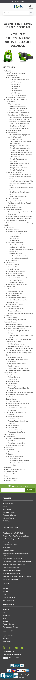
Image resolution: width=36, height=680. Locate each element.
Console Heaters (15, 236)
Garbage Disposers (12, 478)
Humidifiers (9, 447)
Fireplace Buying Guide (10, 545)
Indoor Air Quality (9, 434)
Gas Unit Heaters (13, 265)
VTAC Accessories (14, 104)
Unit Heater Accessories (16, 276)
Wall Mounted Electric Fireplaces (18, 403)
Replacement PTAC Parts (16, 97)
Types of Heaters (8, 551)
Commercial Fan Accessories (15, 474)
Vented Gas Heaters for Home (18, 232)
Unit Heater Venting (16, 280)
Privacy (5, 594)
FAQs (4, 612)
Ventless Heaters (13, 229)
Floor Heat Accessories (15, 304)
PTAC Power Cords (16, 91)
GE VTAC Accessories (17, 110)
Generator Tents (11, 480)
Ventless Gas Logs (14, 377)
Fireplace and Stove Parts (16, 432)
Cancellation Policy (9, 600)
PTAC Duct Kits (15, 86)
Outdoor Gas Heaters (15, 311)
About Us (6, 609)
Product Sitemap (8, 624)
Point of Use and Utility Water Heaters (18, 350)
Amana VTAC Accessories (18, 106)
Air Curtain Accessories (15, 456)
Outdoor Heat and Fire (13, 306)
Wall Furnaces (14, 238)
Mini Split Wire (15, 157)
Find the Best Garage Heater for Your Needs (17, 562)
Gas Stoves (9, 397)
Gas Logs (9, 375)
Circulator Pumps (11, 317)
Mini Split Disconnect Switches (21, 155)
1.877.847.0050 (19, 1)
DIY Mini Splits (12, 132)
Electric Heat (10, 287)
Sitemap (5, 621)
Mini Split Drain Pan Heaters (19, 168)
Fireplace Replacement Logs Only (19, 388)
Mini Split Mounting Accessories (20, 148)
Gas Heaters (10, 227)
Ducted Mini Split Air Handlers (19, 124)
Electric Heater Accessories (17, 298)
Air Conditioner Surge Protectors (21, 152)
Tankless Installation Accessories (19, 370)
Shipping (5, 588)
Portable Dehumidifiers (15, 441)
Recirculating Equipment (16, 357)
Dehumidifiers (10, 436)
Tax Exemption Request (10, 627)
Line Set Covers (15, 143)
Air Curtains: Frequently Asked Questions (16, 539)
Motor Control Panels (17, 463)
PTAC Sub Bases (15, 93)
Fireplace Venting (13, 425)
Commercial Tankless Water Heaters (20, 326)
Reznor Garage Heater (15, 273)
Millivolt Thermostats (17, 245)
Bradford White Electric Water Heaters (20, 348)
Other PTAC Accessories (18, 95)
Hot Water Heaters (10, 322)
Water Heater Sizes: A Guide (12, 570)
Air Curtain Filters (15, 458)
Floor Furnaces (14, 240)
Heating (6, 225)
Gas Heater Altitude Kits (17, 247)
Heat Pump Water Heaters (16, 344)
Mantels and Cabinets (15, 430)
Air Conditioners (9, 71)
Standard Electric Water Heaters (18, 346)
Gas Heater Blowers (16, 254)
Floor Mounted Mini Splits (18, 126)
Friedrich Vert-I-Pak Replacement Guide (16, 536)
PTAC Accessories (14, 77)
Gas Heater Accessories (15, 243)
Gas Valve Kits (12, 428)
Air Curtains (9, 454)
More (6, 476)
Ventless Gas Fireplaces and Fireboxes (20, 392)
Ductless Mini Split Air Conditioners (17, 113)
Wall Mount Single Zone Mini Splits (21, 117)
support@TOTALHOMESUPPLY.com (12, 654)
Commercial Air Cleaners (15, 452)
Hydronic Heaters (13, 269)
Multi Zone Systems (14, 130)
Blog (4, 618)
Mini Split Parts (13, 199)
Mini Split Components (15, 172)
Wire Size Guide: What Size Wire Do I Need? (17, 576)
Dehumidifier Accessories (16, 445)
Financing (6, 542)
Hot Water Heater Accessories (16, 364)
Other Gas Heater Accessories (19, 258)
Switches (13, 465)
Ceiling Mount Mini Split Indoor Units (21, 181)
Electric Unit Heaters (14, 267)
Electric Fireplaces (12, 399)
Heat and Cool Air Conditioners (16, 221)
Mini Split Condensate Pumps (19, 146)
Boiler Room (8, 315)
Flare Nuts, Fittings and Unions (21, 141)
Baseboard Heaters (14, 295)
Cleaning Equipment (14, 366)
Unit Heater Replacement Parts (18, 284)
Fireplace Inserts (13, 406)
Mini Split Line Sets (16, 139)
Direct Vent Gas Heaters (17, 234)
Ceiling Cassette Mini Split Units (20, 119)
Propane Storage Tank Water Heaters (20, 339)
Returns (5, 591)
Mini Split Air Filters (16, 166)
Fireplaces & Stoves (10, 372)
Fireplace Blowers (13, 419)
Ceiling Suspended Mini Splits (19, 128)
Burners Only (12, 386)
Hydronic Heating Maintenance (16, 320)
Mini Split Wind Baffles (17, 170)
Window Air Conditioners (14, 207)
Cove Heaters (12, 289)
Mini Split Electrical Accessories (20, 150)
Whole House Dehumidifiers (16, 443)
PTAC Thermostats (16, 82)
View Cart (6, 639)
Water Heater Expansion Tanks (18, 368)
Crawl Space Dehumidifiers (16, 439)
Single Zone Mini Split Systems (18, 115)
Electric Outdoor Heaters (16, 309)
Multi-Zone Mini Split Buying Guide (19, 135)
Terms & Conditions (9, 597)
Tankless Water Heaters (14, 324)
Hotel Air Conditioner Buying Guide (14, 565)
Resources (6, 548)
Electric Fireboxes (14, 401)
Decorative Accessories (15, 417)
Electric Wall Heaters (15, 293)
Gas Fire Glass (12, 383)
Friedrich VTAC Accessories (19, 108)
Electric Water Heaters (13, 342)
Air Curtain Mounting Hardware (19, 461)
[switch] (5, 658)
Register (9, 636)
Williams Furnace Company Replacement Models (16, 555)
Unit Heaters (10, 262)
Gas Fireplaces (11, 390)
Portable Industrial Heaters (16, 271)
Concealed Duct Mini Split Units (20, 121)
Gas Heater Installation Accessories (21, 256)
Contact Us (6, 615)
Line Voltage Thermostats (18, 300)
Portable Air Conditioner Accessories (20, 218)
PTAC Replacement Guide (11, 573)
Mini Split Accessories (15, 137)
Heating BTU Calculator (10, 579)
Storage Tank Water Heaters (15, 328)
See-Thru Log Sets (14, 381)
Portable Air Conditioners (14, 210)
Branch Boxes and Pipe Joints (19, 163)
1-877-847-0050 (8, 652)
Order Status (7, 642)
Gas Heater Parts (13, 260)
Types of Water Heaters (11, 567)
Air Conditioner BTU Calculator (12, 559)
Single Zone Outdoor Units (18, 196)
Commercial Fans (11, 472)
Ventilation (7, 467)
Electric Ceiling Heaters (15, 291)
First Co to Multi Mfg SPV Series (13, 533)
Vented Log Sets (13, 379)
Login (4, 636)
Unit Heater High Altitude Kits (19, 278)
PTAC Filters (14, 88)
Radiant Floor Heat (12, 302)
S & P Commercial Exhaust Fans (16, 469)
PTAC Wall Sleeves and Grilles (19, 80)
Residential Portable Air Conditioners (20, 216)
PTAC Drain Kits (15, 84)
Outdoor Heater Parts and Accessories (20, 313)
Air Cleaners (10, 450)
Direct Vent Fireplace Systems (18, 395)
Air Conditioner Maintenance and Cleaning (19, 223)
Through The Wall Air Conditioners (17, 201)
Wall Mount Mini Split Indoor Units (20, 174)
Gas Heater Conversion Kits (18, 282)
